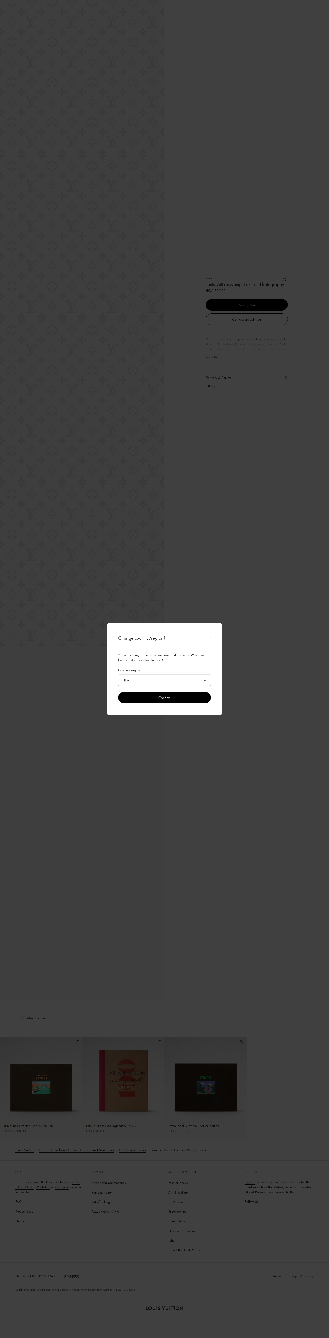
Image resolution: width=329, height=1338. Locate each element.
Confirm (164, 697)
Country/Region (129, 670)
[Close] (210, 637)
